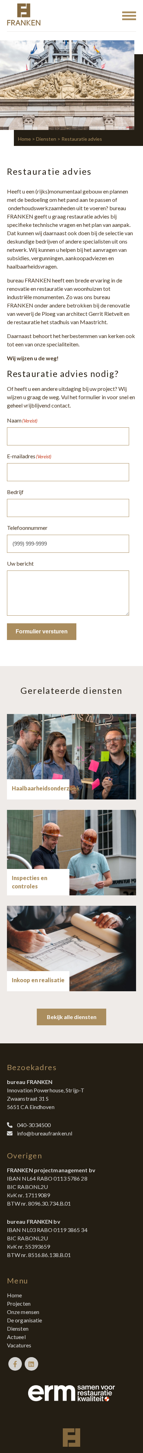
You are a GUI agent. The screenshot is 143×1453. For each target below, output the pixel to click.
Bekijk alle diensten (71, 1016)
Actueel (16, 1336)
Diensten (46, 139)
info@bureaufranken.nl (44, 1133)
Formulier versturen (42, 631)
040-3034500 (34, 1125)
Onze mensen (23, 1311)
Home (24, 139)
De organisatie (24, 1320)
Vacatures (19, 1345)
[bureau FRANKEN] (24, 15)
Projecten (19, 1303)
